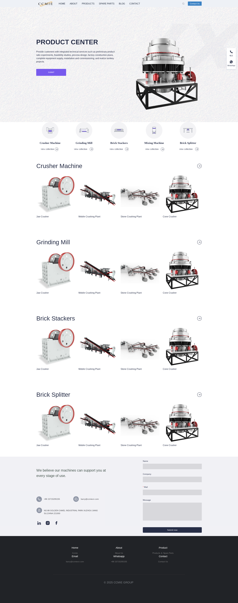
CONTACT (134, 3)
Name (145, 461)
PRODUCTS (88, 3)
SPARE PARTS (106, 3)
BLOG (122, 3)
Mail (146, 487)
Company (147, 474)
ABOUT (73, 3)
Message (147, 500)
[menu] (119, 3)
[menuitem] (61, 3)
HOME (62, 3)
